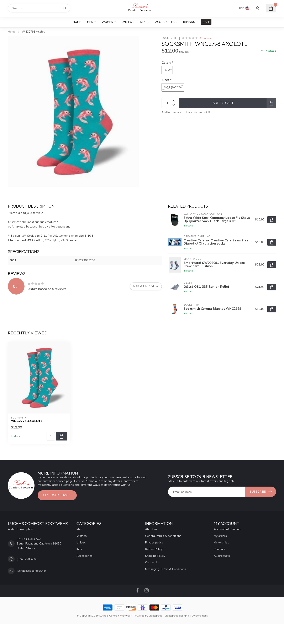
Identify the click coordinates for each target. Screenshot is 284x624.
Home (77, 22)
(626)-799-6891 (27, 559)
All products (222, 556)
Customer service (57, 495)
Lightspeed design (176, 615)
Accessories (165, 22)
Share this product (196, 112)
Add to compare (171, 112)
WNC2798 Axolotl (33, 32)
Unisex (127, 22)
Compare (220, 549)
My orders (220, 536)
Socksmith (169, 38)
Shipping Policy (155, 556)
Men (90, 22)
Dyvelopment (199, 615)
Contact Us (152, 562)
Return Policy (154, 549)
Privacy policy (154, 542)
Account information (227, 529)
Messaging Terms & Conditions (165, 569)
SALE (206, 22)
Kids (143, 22)
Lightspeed (155, 615)
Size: (166, 80)
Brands (189, 22)
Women (107, 22)
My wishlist (221, 542)
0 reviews (205, 38)
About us (151, 529)
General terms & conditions (163, 536)
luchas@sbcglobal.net (31, 571)
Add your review (146, 286)
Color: (167, 62)
